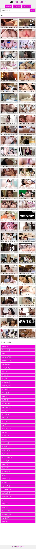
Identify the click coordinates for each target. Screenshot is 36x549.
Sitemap (22, 546)
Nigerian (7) (5, 454)
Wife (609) (5, 379)
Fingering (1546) (6, 407)
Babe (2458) (5, 518)
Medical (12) (5, 393)
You (18, 2)
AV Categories (26, 6)
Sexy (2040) (5, 439)
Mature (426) (5, 418)
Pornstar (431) (6, 386)
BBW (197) (5, 371)
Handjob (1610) (6, 482)
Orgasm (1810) (6, 450)
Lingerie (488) (6, 486)
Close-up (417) (6, 511)
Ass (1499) (5, 504)
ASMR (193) (5, 400)
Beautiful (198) (6, 404)
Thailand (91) (5, 464)
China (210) (5, 353)
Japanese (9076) (7, 361)
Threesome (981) (7, 457)
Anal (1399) (5, 522)
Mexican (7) (5, 468)
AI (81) (3, 500)
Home (13, 546)
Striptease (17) (6, 489)
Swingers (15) (6, 446)
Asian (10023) (6, 368)
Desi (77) (4, 425)
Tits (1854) (5, 507)
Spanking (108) (6, 493)
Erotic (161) (5, 443)
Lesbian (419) (6, 472)
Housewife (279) (6, 357)
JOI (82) (4, 475)
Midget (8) (5, 375)
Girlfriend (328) (6, 461)
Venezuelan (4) (6, 364)
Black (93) (5, 411)
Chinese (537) (6, 350)
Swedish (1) (5, 436)
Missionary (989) (6, 514)
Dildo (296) (5, 432)
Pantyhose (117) (6, 497)
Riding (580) (5, 396)
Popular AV (8, 6)
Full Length (17, 6)
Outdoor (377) (6, 479)
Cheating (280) (6, 414)
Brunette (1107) (6, 429)
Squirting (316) (6, 389)
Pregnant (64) (6, 382)
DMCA (17, 546)
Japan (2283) (5, 346)
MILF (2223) (5, 421)
